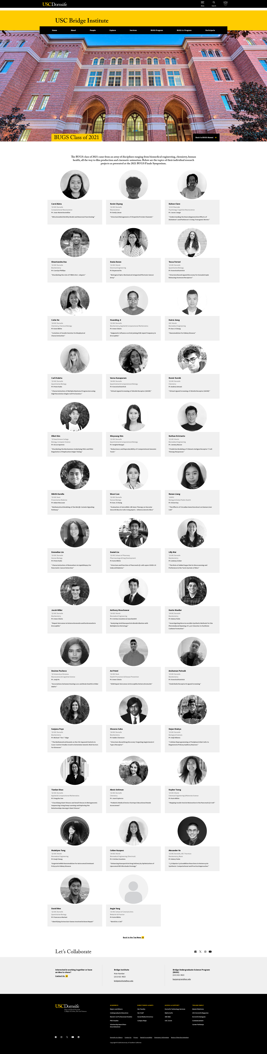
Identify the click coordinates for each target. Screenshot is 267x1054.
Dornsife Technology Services (175, 1009)
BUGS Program (157, 30)
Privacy (136, 1037)
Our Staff (140, 1013)
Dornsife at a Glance (116, 1037)
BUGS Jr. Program (184, 30)
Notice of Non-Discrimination (180, 1037)
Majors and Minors (116, 1009)
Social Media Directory (145, 1017)
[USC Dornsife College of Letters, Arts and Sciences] (54, 5)
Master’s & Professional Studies (121, 1017)
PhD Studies (114, 1021)
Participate (210, 30)
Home (54, 30)
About (73, 30)
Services (133, 30)
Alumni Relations (198, 1009)
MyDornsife (169, 1013)
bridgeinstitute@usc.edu (123, 981)
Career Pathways (198, 1024)
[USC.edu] (225, 4)
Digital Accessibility (146, 1037)
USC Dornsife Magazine (200, 1013)
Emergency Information (161, 1037)
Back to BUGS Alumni (204, 137)
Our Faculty (141, 1009)
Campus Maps (142, 1021)
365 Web (168, 1017)
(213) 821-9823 (120, 976)
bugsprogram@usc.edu (182, 979)
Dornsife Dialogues (199, 1017)
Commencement (197, 1021)
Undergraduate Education (119, 1013)
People (93, 30)
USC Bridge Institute (81, 21)
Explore (113, 30)
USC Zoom (168, 1021)
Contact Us (61, 976)
